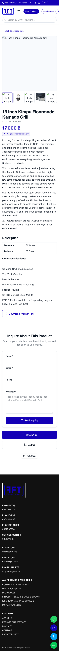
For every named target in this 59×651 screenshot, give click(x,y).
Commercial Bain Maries (15, 584)
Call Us (31, 444)
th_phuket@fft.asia (11, 571)
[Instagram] (39, 3)
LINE (31, 3)
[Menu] (18, 11)
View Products (31, 11)
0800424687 (8, 519)
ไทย (45, 3)
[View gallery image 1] (7, 98)
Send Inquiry (31, 420)
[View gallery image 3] (29, 98)
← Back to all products (12, 31)
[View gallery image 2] (18, 98)
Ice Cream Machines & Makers (18, 601)
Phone (9, 379)
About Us (7, 618)
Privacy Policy (10, 634)
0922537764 (8, 529)
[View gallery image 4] (41, 98)
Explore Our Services (14, 622)
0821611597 (8, 539)
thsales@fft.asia (9, 551)
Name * (9, 356)
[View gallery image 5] (52, 98)
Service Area (48, 11)
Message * (11, 391)
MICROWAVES (8, 592)
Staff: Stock (31, 456)
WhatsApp (23, 3)
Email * (9, 368)
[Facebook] (35, 3)
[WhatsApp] (53, 619)
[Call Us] (53, 636)
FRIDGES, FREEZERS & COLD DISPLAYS (21, 596)
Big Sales (7, 626)
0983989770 (8, 509)
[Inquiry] (53, 627)
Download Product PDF (21, 313)
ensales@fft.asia (10, 561)
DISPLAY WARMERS (11, 605)
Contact (7, 630)
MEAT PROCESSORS (12, 588)
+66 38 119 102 (11, 3)
